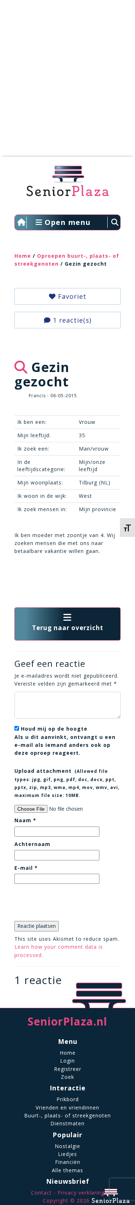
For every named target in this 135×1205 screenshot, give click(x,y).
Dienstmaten (67, 1123)
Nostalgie (67, 1146)
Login (67, 1060)
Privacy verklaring (81, 1192)
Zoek (67, 1076)
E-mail (26, 867)
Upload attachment (67, 782)
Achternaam (32, 844)
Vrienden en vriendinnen (67, 1107)
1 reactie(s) (71, 320)
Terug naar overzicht (67, 628)
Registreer (67, 1069)
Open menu (66, 222)
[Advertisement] (67, 82)
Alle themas (67, 1170)
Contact (41, 1192)
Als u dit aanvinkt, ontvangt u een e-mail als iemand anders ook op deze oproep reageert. (65, 740)
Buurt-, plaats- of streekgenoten (67, 1115)
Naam (25, 820)
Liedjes (67, 1154)
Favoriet (71, 296)
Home (22, 255)
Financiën (67, 1162)
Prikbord (68, 1099)
